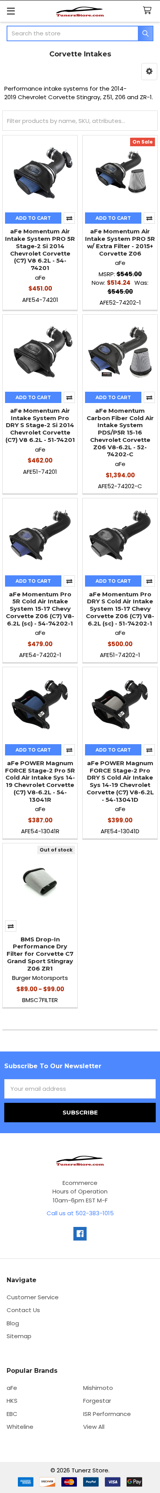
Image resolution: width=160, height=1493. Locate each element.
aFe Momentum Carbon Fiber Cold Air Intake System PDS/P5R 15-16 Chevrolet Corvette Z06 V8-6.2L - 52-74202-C (120, 432)
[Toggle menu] (10, 10)
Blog (13, 1323)
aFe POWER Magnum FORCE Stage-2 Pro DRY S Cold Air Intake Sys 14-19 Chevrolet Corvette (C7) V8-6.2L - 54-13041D (120, 781)
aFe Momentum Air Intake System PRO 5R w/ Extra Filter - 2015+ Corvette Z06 (120, 242)
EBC (12, 1414)
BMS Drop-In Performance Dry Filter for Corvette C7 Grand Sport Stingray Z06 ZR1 (40, 954)
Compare (69, 218)
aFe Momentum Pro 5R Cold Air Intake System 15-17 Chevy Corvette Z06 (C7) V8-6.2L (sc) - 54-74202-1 (40, 609)
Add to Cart (33, 218)
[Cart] (148, 10)
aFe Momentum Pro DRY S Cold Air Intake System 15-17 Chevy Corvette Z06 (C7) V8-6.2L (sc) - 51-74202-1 (120, 609)
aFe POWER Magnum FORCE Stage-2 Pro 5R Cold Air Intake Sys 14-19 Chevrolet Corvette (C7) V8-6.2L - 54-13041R (40, 781)
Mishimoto (98, 1388)
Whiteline (20, 1427)
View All (93, 1427)
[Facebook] (80, 1234)
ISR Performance (107, 1414)
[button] (149, 71)
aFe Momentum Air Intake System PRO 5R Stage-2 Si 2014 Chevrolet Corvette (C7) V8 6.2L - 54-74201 (40, 250)
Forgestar (97, 1401)
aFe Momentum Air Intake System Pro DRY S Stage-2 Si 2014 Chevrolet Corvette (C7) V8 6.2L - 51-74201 (40, 425)
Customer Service (33, 1297)
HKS (12, 1401)
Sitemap (19, 1336)
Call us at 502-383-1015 (80, 1213)
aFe (12, 1388)
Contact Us (23, 1310)
